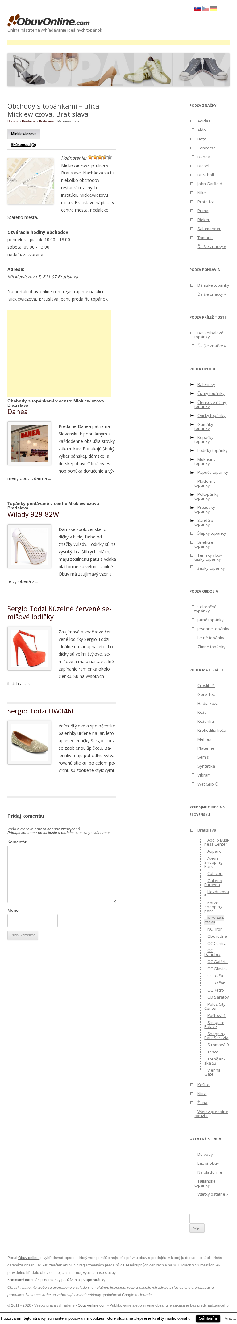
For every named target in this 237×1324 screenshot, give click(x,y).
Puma (203, 210)
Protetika (206, 201)
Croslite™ (206, 685)
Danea (17, 411)
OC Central (217, 943)
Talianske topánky (205, 1183)
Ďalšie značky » (212, 246)
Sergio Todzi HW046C (41, 710)
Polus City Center (215, 1006)
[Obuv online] (48, 21)
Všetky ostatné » (213, 1194)
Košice (204, 1084)
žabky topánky (211, 568)
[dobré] (104, 157)
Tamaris (205, 237)
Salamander (209, 228)
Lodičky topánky (213, 450)
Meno (13, 910)
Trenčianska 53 (214, 1061)
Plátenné (206, 748)
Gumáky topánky (203, 426)
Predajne (28, 121)
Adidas (204, 121)
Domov (12, 121)
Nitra (202, 1093)
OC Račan (216, 983)
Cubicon (214, 873)
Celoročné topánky (205, 609)
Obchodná (217, 936)
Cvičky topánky (212, 415)
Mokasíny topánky (205, 461)
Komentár (17, 841)
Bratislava (46, 121)
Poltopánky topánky (206, 496)
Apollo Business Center (216, 842)
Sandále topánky (203, 522)
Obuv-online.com (92, 1305)
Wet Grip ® (208, 784)
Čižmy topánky (211, 393)
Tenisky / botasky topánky (208, 557)
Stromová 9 (218, 1045)
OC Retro (215, 990)
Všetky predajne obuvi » (211, 1113)
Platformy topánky (205, 483)
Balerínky (206, 384)
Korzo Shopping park (213, 907)
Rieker (204, 219)
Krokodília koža (212, 730)
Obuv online (28, 1258)
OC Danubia (212, 952)
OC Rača (215, 976)
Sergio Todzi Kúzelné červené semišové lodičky (59, 612)
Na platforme (210, 1172)
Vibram (204, 775)
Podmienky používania (61, 1280)
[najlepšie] (109, 157)
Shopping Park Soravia (216, 1035)
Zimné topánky (212, 646)
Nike (202, 192)
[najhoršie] (90, 157)
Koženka (206, 721)
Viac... (230, 1318)
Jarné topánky (211, 620)
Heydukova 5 (216, 893)
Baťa (202, 139)
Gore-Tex (206, 694)
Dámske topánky (213, 285)
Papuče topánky (213, 472)
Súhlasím (208, 1318)
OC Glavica (217, 968)
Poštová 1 (216, 1015)
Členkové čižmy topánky (210, 404)
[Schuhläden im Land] (213, 8)
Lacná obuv (208, 1163)
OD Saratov (218, 997)
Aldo (202, 130)
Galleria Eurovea (213, 882)
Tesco (212, 1052)
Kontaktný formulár (23, 1280)
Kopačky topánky (204, 439)
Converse (207, 148)
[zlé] (95, 157)
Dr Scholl (206, 175)
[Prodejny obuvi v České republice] (205, 8)
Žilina (202, 1102)
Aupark (214, 851)
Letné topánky (211, 638)
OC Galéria (217, 961)
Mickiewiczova (24, 134)
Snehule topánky (203, 544)
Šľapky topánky (212, 533)
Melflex (204, 739)
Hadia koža (208, 703)
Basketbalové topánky (208, 335)
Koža (202, 712)
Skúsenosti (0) (23, 145)
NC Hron (215, 929)
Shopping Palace (214, 1024)
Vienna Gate (212, 1072)
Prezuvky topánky (204, 509)
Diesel (203, 166)
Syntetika (206, 766)
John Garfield (210, 183)
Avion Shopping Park (213, 862)
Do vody (205, 1154)
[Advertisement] (119, 42)
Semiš (203, 757)
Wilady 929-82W (33, 514)
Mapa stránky (94, 1280)
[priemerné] (100, 157)
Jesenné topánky (213, 629)
